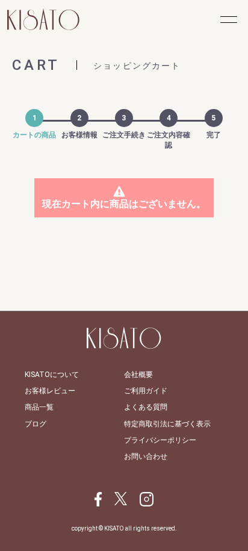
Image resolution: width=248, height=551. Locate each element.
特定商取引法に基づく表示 (167, 424)
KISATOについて (52, 374)
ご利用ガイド (145, 391)
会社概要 (138, 374)
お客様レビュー (50, 391)
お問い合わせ (145, 456)
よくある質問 (145, 407)
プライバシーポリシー (160, 440)
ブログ (35, 424)
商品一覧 (39, 407)
